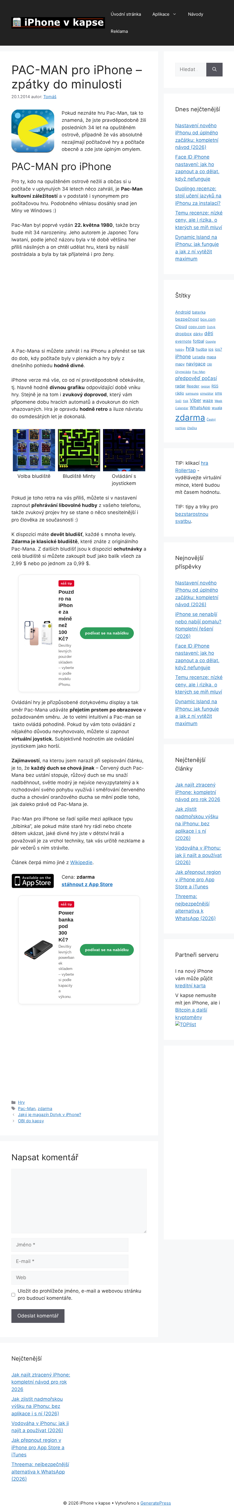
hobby (179, 349)
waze (208, 400)
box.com (207, 319)
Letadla (198, 357)
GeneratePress (155, 1503)
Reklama (119, 31)
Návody (195, 14)
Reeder (193, 386)
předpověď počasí (196, 378)
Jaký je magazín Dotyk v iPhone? (49, 1114)
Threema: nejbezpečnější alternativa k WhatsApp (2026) (40, 1472)
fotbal (198, 341)
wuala (217, 407)
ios (210, 349)
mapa (211, 357)
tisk (185, 401)
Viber (195, 400)
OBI (209, 364)
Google (210, 341)
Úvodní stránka (126, 14)
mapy (180, 364)
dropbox (183, 333)
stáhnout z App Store (87, 884)
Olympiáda (183, 372)
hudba (201, 349)
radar (180, 386)
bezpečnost (187, 319)
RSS (214, 386)
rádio (179, 393)
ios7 (218, 349)
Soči (178, 401)
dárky (198, 333)
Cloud (181, 326)
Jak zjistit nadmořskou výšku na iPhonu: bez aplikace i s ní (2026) (196, 823)
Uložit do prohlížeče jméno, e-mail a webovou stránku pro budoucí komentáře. (79, 1294)
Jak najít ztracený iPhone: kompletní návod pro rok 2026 (197, 792)
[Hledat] (214, 69)
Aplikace (161, 14)
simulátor (206, 393)
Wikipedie (81, 862)
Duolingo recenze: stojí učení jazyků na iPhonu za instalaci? (198, 196)
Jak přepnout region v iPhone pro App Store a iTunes (198, 879)
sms (218, 393)
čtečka (192, 428)
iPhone (183, 356)
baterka (198, 312)
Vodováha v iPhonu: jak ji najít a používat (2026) (198, 855)
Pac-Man (26, 1108)
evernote (183, 341)
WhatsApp (200, 407)
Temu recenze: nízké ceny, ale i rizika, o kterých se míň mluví (199, 220)
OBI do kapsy (31, 1120)
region (205, 386)
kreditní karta (190, 986)
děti (208, 333)
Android (183, 312)
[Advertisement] (79, 305)
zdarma (45, 1108)
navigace (195, 364)
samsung (192, 393)
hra (190, 348)
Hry (21, 1102)
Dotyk (211, 327)
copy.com (196, 326)
